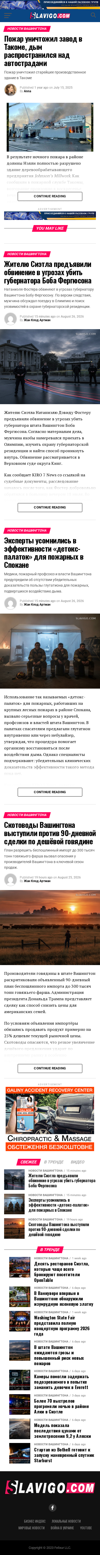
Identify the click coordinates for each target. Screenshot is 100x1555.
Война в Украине (62, 1527)
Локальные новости (66, 1521)
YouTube (86, 1527)
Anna (27, 91)
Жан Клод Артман (37, 320)
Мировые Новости (31, 1527)
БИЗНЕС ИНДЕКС (35, 1521)
